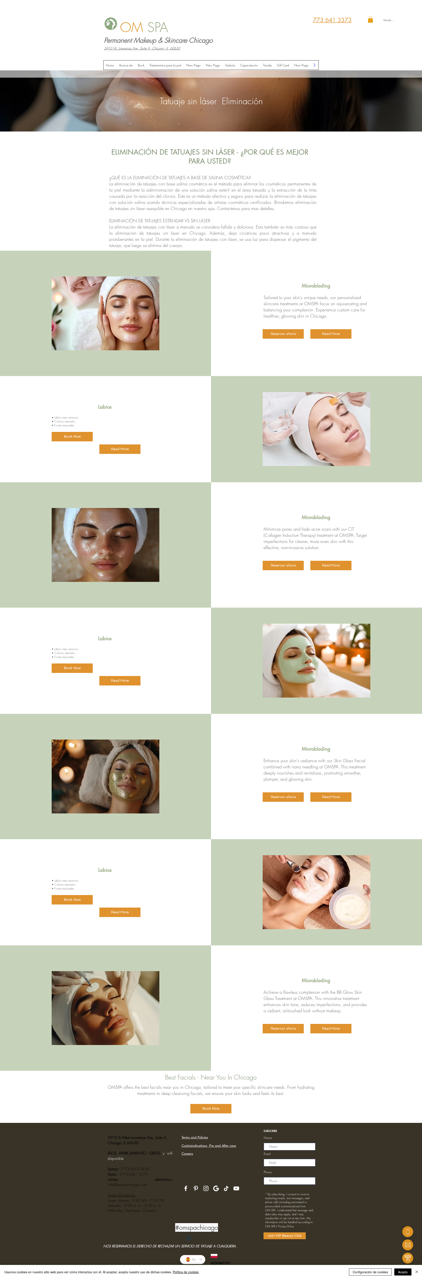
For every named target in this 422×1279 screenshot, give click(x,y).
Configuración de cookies (370, 1272)
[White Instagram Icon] (205, 1188)
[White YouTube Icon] (236, 1188)
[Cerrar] (416, 1271)
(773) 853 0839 (135, 1168)
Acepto (403, 1272)
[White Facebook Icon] (185, 1188)
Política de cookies (186, 1272)
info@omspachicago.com (127, 1184)
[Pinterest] (195, 1188)
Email (267, 1153)
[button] (370, 19)
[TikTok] (226, 1188)
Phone (268, 1172)
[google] (216, 1188)
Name (268, 1137)
